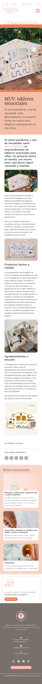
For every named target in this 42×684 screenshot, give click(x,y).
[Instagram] (3, 4)
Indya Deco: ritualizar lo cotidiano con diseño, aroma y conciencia (20, 531)
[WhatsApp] (11, 458)
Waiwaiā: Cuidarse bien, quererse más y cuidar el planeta (20, 493)
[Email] (6, 458)
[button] (38, 11)
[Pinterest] (7, 4)
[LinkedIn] (16, 458)
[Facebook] (14, 4)
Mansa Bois (9, 562)
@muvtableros (13, 146)
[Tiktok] (11, 4)
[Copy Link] (21, 458)
